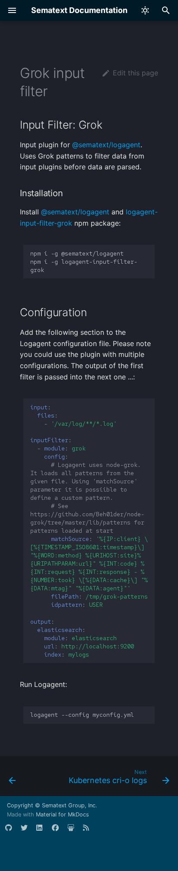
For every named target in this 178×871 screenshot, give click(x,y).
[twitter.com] (28, 831)
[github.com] (12, 831)
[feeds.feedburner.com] (90, 831)
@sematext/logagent (106, 144)
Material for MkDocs (62, 814)
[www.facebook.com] (59, 831)
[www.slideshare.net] (74, 831)
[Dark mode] (145, 10)
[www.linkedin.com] (43, 831)
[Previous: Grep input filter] (12, 779)
